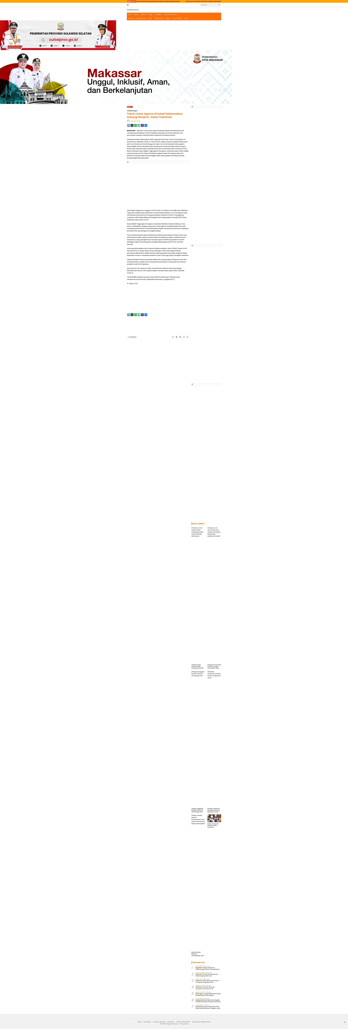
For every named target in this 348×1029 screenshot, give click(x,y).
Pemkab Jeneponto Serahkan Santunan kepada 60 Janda (178, 1)
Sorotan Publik (177, 18)
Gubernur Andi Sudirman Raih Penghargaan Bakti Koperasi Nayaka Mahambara (197, 666)
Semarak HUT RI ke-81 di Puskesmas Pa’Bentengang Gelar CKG (207, 975)
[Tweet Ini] (176, 337)
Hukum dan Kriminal (170, 14)
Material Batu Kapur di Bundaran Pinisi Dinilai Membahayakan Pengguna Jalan (208, 1007)
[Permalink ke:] (128, 121)
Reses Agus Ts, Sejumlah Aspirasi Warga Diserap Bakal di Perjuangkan (208, 994)
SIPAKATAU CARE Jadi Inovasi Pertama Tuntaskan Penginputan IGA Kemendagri (207, 981)
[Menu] (128, 4)
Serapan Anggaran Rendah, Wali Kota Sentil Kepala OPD (197, 810)
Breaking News (141, 18)
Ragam (168, 18)
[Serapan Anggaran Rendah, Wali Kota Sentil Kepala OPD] (198, 739)
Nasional (143, 14)
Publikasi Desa (158, 18)
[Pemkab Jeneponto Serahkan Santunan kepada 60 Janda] (214, 739)
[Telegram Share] (183, 337)
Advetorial (131, 18)
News (129, 14)
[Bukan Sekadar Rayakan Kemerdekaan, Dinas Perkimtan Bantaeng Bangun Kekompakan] (198, 882)
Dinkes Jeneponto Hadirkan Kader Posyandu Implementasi (213, 825)
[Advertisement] (158, 299)
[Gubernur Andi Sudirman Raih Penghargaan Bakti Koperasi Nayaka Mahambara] (198, 595)
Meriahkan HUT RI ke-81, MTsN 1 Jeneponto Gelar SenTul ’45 (205, 988)
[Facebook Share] (173, 337)
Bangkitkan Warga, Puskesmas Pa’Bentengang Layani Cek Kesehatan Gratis (207, 968)
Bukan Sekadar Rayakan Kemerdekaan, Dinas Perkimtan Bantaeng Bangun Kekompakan (198, 953)
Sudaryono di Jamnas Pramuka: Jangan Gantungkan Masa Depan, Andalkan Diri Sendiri (214, 666)
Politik (150, 14)
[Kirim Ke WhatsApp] (187, 337)
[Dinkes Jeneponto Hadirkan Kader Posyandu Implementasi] (214, 818)
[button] (219, 4)
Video (186, 18)
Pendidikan (158, 14)
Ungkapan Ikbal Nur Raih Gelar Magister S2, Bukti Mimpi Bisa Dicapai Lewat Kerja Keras (208, 1001)
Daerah (136, 14)
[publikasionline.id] (133, 10)
